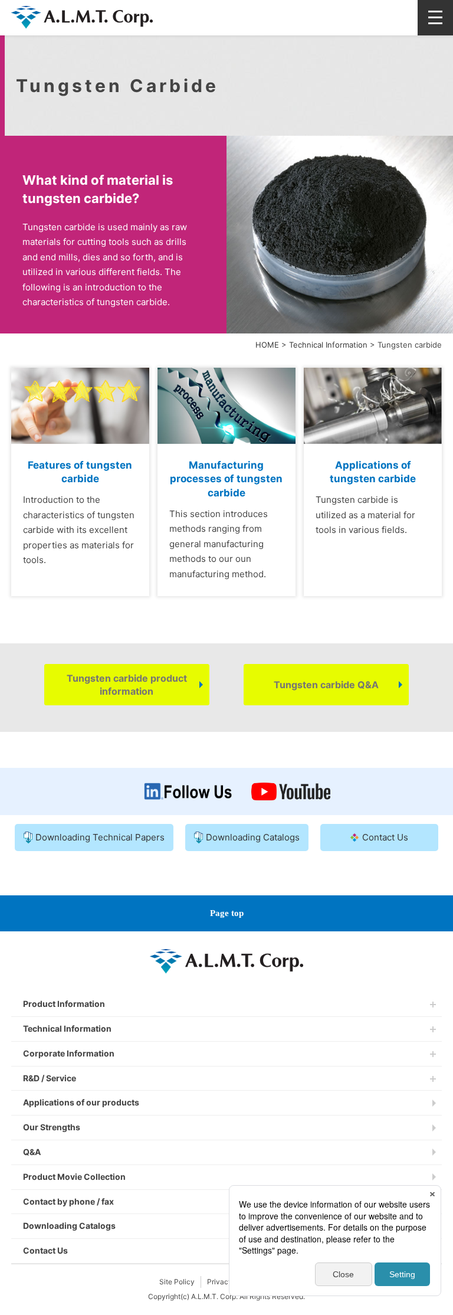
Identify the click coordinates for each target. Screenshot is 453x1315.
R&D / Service (49, 1078)
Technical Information (328, 344)
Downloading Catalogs (69, 1226)
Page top (227, 913)
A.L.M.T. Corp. (82, 37)
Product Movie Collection (74, 1177)
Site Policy (177, 1281)
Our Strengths (51, 1127)
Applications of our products (81, 1102)
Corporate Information (68, 1053)
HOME (267, 344)
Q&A (32, 1152)
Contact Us (45, 1250)
